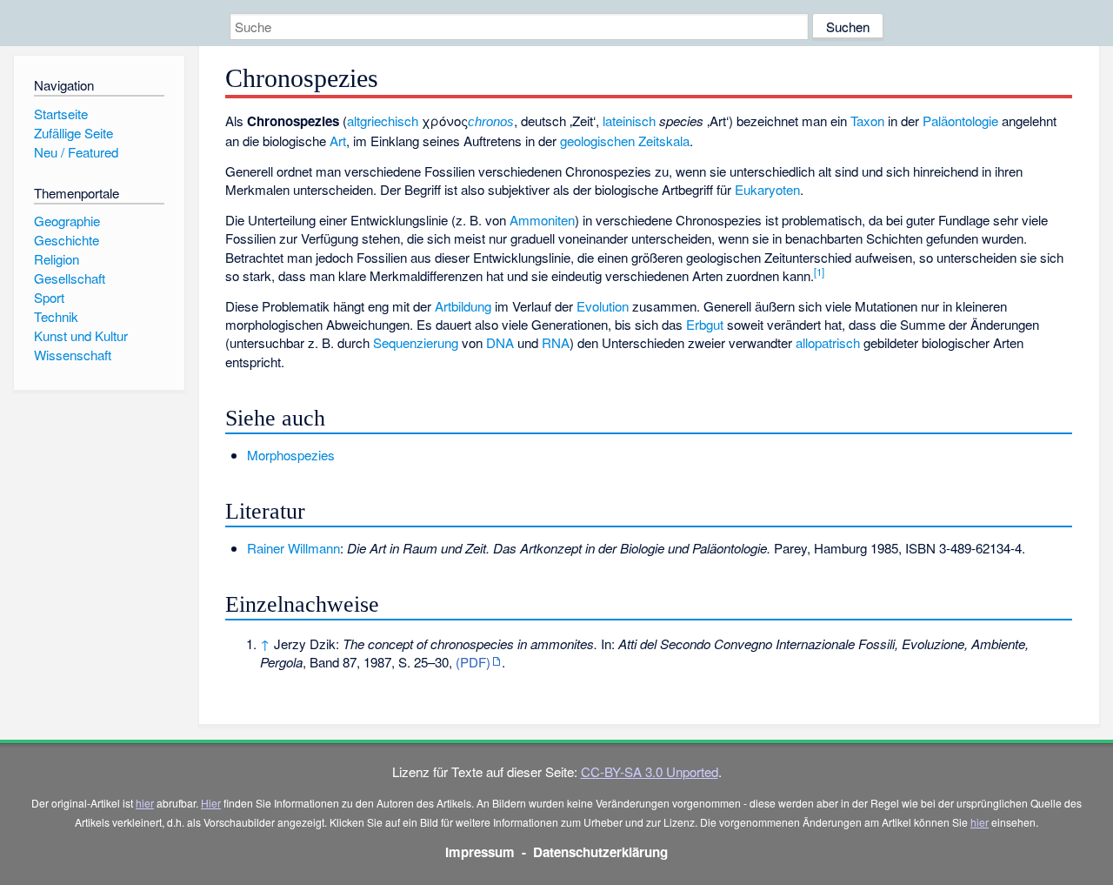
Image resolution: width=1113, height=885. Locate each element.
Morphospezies (291, 455)
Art (338, 140)
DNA (500, 342)
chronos (491, 121)
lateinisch (629, 120)
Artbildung (463, 306)
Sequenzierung (415, 342)
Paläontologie (960, 120)
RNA (556, 342)
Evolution (602, 306)
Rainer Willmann (293, 548)
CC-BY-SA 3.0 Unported (649, 771)
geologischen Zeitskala (625, 140)
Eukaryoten (767, 189)
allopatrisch (828, 342)
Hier (211, 802)
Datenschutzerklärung (600, 852)
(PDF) (473, 662)
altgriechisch (382, 120)
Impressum (480, 852)
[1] (819, 271)
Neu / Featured (76, 152)
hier (145, 802)
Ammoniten (542, 220)
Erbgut (704, 324)
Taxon (867, 120)
